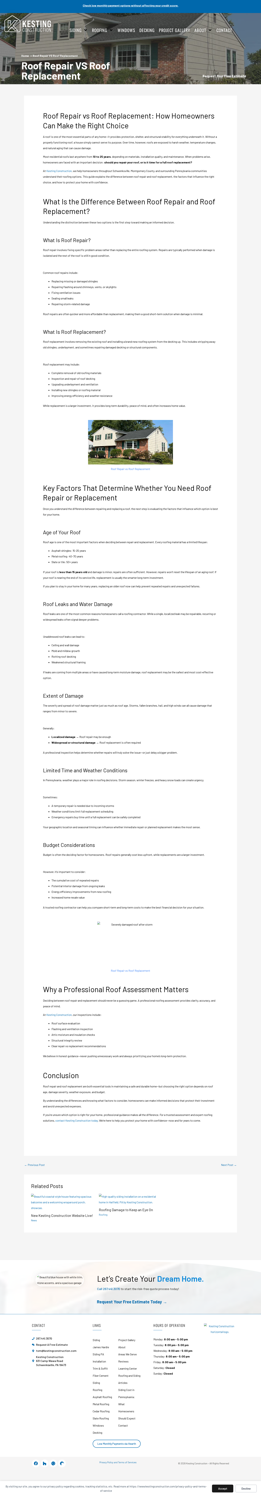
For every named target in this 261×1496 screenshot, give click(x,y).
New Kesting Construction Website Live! (62, 1215)
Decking (147, 30)
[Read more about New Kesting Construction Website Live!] (62, 1201)
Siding (76, 30)
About (200, 30)
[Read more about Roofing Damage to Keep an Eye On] (130, 1199)
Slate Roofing (101, 1418)
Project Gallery (174, 30)
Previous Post (34, 1164)
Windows (126, 30)
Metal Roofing (101, 1404)
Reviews (123, 1361)
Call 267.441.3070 (108, 1289)
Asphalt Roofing (102, 1397)
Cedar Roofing (101, 1411)
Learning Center (127, 1368)
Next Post (229, 1164)
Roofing (99, 30)
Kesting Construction (59, 171)
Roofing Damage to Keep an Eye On (126, 1210)
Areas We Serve (127, 1354)
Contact (224, 30)
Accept (222, 1488)
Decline (246, 1488)
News (34, 1220)
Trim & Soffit (100, 1368)
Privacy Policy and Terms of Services (118, 1462)
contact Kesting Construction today (76, 1120)
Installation (99, 1361)
